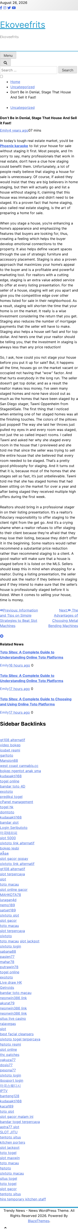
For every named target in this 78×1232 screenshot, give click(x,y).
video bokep (10, 745)
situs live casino (13, 1018)
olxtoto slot (9, 915)
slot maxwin (10, 1158)
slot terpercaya (12, 874)
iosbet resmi (10, 750)
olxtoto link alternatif (17, 843)
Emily (4, 130)
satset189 (8, 910)
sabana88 (8, 951)
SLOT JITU (9, 1132)
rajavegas (8, 1024)
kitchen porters (12, 1142)
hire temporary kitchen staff (23, 1199)
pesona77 (8, 1070)
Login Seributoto (14, 827)
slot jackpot (29, 941)
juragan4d (8, 900)
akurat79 (7, 1003)
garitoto (6, 755)
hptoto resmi (10, 1044)
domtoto (7, 812)
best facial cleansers (17, 1034)
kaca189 (6, 1106)
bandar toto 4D (12, 786)
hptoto (5, 1168)
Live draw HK (11, 982)
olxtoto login (10, 946)
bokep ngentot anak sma (20, 771)
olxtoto (6, 936)
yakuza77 (8, 1060)
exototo (6, 791)
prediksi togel (11, 796)
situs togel (8, 1178)
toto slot (7, 1111)
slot (3, 879)
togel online (9, 781)
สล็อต (4, 853)
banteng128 (9, 1096)
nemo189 (7, 905)
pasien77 (7, 956)
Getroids (7, 987)
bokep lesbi (9, 848)
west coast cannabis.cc (19, 765)
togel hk (6, 807)
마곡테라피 (8, 833)
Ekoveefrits (22, 24)
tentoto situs (10, 1137)
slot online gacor (14, 889)
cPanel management (16, 802)
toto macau (9, 884)
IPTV (4, 1091)
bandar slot (9, 822)
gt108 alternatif (12, 740)
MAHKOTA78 (10, 895)
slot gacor (8, 920)
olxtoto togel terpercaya (20, 1039)
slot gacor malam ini (16, 1116)
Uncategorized (22, 107)
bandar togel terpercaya (20, 1122)
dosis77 (6, 1065)
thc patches (9, 1054)
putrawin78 (9, 967)
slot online (8, 1049)
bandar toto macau (15, 993)
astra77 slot (9, 1127)
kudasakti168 (11, 776)
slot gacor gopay (14, 858)
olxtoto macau (12, 1173)
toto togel (8, 1153)
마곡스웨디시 (10, 1085)
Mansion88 (9, 760)
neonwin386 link (13, 998)
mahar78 (7, 962)
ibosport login (11, 1080)
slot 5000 (8, 838)
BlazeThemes (38, 1221)
